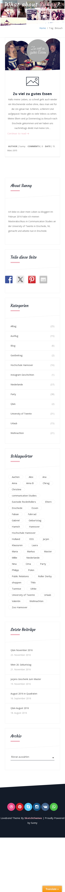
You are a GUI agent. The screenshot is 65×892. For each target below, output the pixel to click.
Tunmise (16, 588)
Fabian (15, 514)
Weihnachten (17, 433)
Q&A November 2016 (22, 650)
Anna (14, 483)
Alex (31, 476)
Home (43, 28)
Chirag (46, 483)
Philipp (15, 570)
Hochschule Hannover (22, 365)
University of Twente (21, 413)
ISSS (31, 539)
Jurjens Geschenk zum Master (26, 679)
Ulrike (33, 588)
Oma (28, 563)
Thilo (33, 582)
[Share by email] (43, 279)
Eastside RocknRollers (24, 501)
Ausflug (14, 335)
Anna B (30, 483)
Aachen (16, 476)
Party (13, 394)
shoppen (16, 582)
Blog (13, 345)
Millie (14, 557)
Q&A (13, 403)
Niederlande (17, 384)
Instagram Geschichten (22, 374)
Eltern (48, 501)
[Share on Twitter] (20, 279)
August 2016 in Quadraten (24, 693)
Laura (35, 545)
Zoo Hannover (19, 607)
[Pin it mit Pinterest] (32, 279)
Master (48, 551)
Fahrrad (32, 514)
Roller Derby (45, 576)
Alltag (13, 326)
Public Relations (20, 576)
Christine (16, 489)
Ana (44, 476)
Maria (15, 551)
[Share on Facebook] (9, 279)
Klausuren (17, 545)
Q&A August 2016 (20, 708)
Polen (31, 570)
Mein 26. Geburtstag (21, 664)
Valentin (16, 601)
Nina (14, 563)
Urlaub (14, 423)
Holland (16, 539)
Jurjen (46, 539)
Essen (35, 508)
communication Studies (24, 495)
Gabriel (16, 520)
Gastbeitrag (16, 355)
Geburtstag (35, 520)
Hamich (16, 526)
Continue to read (17, 133)
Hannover (34, 526)
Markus (31, 551)
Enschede (17, 508)
